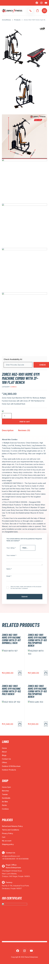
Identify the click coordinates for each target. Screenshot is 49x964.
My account (6, 841)
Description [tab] (8, 430)
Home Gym (6, 787)
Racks (4, 805)
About (4, 752)
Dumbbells (6, 798)
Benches (5, 791)
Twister (5, 794)
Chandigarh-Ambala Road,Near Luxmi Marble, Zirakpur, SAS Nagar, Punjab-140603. (16, 873)
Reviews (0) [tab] (24, 430)
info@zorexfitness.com (11, 856)
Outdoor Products (9, 770)
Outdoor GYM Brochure (11, 766)
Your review (11, 555)
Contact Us (6, 759)
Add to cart (24, 421)
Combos (13, 387)
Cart (3, 837)
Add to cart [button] (20, 673)
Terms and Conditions (10, 830)
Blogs (4, 755)
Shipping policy (8, 844)
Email (8, 576)
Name (9, 569)
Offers (4, 762)
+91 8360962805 (8, 859)
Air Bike (5, 802)
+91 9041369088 (22, 859)
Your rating (11, 548)
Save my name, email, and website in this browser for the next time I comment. (26, 587)
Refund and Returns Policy (12, 826)
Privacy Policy (7, 833)
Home (4, 748)
